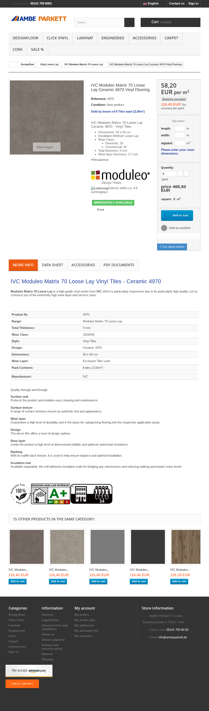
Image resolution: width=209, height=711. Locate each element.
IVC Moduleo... (18, 569)
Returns (47, 654)
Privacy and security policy (52, 646)
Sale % (37, 49)
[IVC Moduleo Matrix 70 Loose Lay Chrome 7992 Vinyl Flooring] (148, 547)
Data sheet (52, 264)
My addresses (84, 625)
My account (84, 608)
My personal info (86, 630)
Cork (18, 49)
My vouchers (83, 636)
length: (166, 128)
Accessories (144, 37)
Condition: (98, 104)
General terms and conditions (55, 627)
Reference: (99, 98)
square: (167, 143)
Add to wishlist (179, 228)
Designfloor (25, 37)
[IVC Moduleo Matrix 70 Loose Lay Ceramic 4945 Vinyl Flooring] (27, 547)
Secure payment (53, 639)
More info (23, 264)
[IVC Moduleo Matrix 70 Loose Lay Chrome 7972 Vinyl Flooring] (107, 547)
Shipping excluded (174, 99)
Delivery (47, 614)
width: (165, 135)
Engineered (112, 37)
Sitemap (47, 659)
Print (100, 209)
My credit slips (84, 620)
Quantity (167, 167)
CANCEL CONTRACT (22, 684)
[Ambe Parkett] (38, 19)
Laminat (85, 37)
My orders (81, 614)
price (173, 188)
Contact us (177, 3)
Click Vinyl (58, 37)
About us (48, 634)
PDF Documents (118, 264)
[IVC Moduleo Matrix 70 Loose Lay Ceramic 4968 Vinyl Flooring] (67, 547)
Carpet (171, 37)
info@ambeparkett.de (172, 637)
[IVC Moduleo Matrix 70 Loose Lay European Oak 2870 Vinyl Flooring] (188, 547)
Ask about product (173, 246)
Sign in (193, 3)
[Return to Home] (13, 64)
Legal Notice (50, 620)
